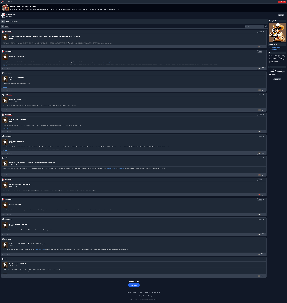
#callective (5, 65)
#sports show (5, 128)
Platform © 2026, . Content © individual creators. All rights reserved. (143, 299)
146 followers (9, 16)
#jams (4, 171)
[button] (265, 26)
